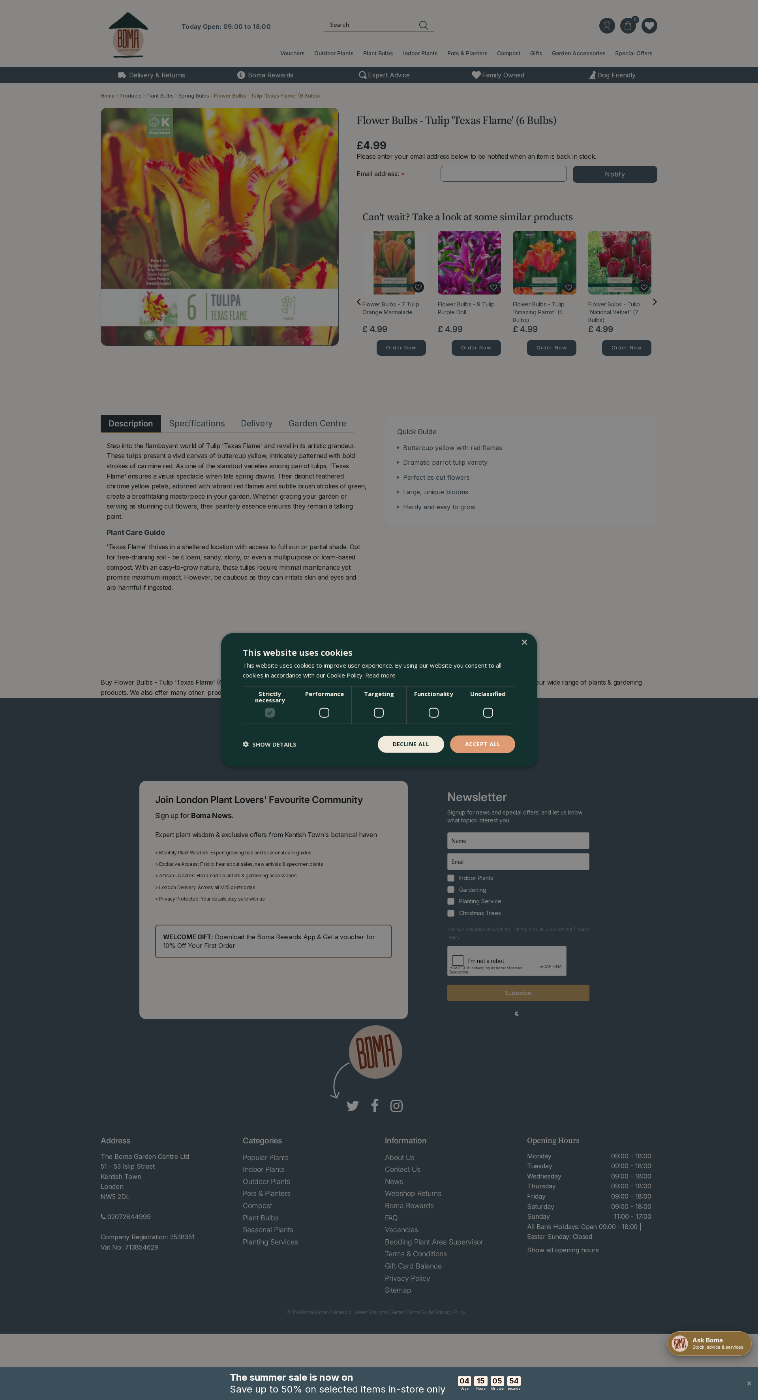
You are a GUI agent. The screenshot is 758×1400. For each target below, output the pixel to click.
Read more (380, 675)
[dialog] (379, 700)
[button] (269, 744)
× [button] (524, 643)
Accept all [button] (482, 744)
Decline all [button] (411, 744)
